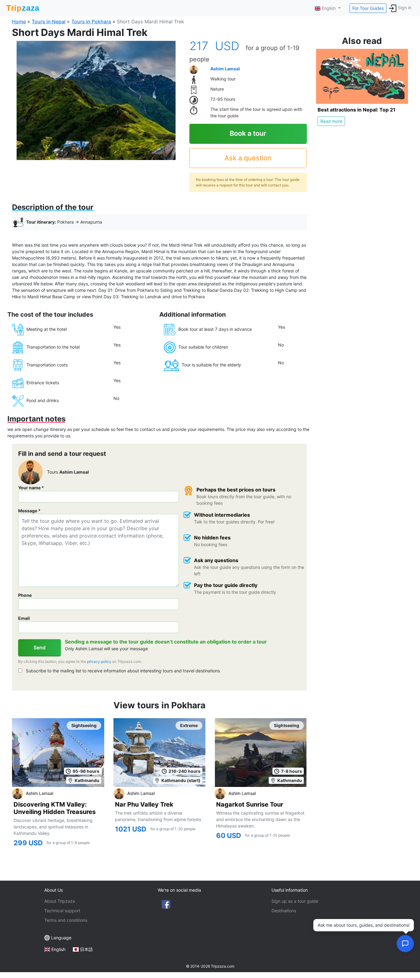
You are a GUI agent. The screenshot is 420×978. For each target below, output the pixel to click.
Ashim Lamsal (225, 68)
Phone (25, 595)
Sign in (404, 7)
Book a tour (248, 133)
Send (40, 647)
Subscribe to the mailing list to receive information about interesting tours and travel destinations (122, 670)
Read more (331, 121)
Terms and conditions (65, 920)
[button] (96, 100)
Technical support (62, 910)
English (58, 949)
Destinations (283, 910)
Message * (29, 510)
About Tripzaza (59, 901)
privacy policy (99, 661)
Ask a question (247, 158)
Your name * (31, 487)
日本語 (86, 949)
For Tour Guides (368, 8)
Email (24, 618)
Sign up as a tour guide (294, 901)
